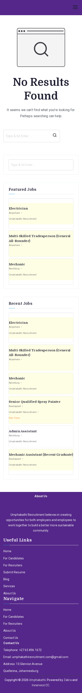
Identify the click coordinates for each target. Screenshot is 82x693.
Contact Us (10, 637)
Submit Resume (14, 572)
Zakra (68, 680)
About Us (9, 593)
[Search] (55, 136)
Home (7, 551)
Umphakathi (37, 680)
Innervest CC (40, 685)
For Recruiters (12, 565)
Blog (6, 579)
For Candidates (13, 558)
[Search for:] (41, 165)
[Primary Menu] (75, 7)
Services (9, 586)
